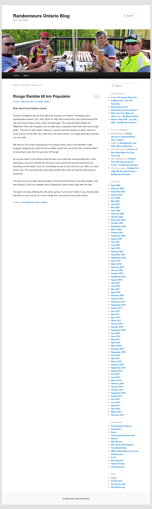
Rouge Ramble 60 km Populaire (41, 96)
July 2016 (115, 333)
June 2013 (115, 402)
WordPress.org (118, 487)
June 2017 (115, 311)
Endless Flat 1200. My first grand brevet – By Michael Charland (124, 161)
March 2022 (116, 229)
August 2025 (116, 194)
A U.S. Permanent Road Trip (124, 97)
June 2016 (115, 336)
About (26, 75)
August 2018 (116, 279)
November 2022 (118, 219)
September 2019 (118, 257)
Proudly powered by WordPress (76, 498)
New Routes (116, 441)
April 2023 (115, 210)
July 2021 (115, 241)
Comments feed (118, 484)
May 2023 (115, 207)
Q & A (113, 457)
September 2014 (118, 367)
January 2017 (117, 323)
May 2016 (115, 339)
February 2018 (117, 295)
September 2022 (118, 226)
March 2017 (116, 320)
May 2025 (115, 201)
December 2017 (118, 301)
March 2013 (116, 411)
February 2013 (117, 414)
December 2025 (118, 191)
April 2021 (115, 248)
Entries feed (116, 480)
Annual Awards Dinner (121, 425)
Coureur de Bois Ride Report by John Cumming (124, 152)
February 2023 (117, 213)
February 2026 (117, 188)
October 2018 (117, 273)
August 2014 (116, 370)
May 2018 (115, 289)
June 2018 (115, 285)
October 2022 (117, 223)
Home (16, 75)
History (114, 438)
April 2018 (115, 292)
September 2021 (118, 235)
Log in (114, 477)
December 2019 (118, 254)
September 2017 (118, 304)
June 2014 (115, 377)
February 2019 (117, 267)
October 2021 (117, 232)
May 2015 (115, 358)
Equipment (116, 429)
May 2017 (115, 314)
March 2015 (116, 361)
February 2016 (117, 348)
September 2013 (118, 392)
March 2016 (116, 345)
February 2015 (117, 364)
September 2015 (118, 352)
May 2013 (115, 405)
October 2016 (117, 326)
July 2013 (115, 399)
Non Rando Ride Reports (122, 444)
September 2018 (118, 276)
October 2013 (117, 389)
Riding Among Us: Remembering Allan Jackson (123, 136)
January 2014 (117, 386)
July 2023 (115, 204)
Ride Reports (117, 460)
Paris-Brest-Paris (118, 447)
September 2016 (118, 330)
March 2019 (116, 263)
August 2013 (116, 396)
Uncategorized (27, 202)
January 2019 (117, 270)
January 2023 (117, 216)
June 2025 (115, 197)
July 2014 (115, 373)
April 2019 (115, 260)
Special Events (118, 463)
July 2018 (115, 282)
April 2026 (115, 185)
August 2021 (116, 238)
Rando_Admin (43, 101)
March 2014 (116, 380)
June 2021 (115, 245)
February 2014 (117, 383)
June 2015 (115, 355)
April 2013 (115, 408)
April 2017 (115, 317)
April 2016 (115, 342)
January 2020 (117, 251)
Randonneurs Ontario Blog (41, 15)
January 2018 (117, 298)
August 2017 (116, 308)
